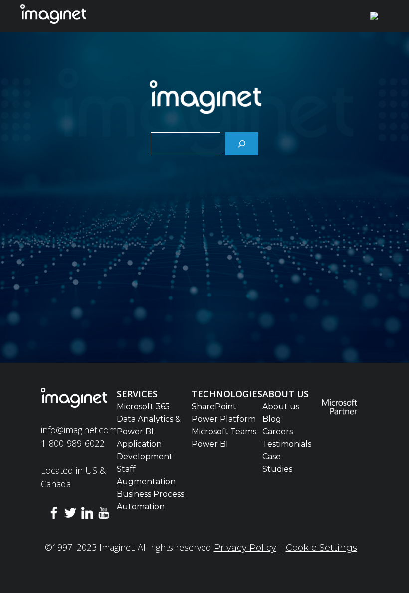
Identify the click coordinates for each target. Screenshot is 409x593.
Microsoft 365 (143, 406)
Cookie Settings (321, 547)
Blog (271, 419)
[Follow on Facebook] (53, 514)
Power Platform (224, 419)
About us (280, 406)
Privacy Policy (245, 547)
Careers (277, 431)
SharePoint (214, 406)
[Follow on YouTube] (104, 514)
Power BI (210, 444)
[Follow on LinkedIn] (87, 514)
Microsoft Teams (224, 431)
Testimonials (286, 444)
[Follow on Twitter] (70, 514)
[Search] (241, 143)
